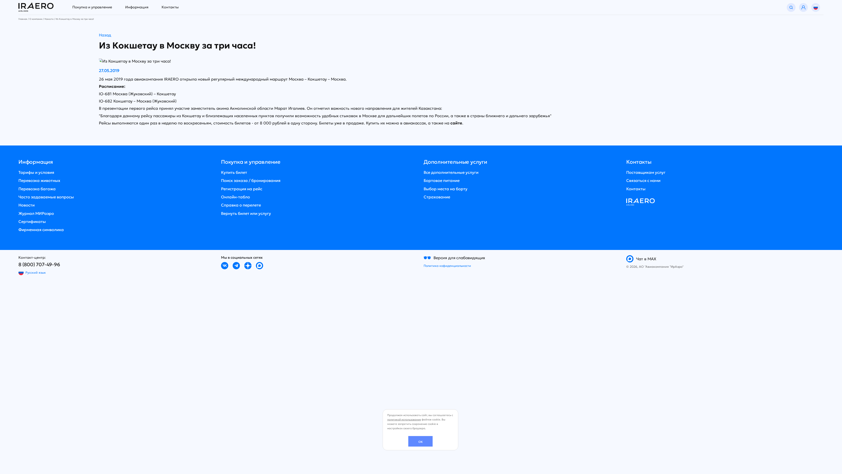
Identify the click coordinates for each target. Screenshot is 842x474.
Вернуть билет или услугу (246, 213)
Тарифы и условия (36, 172)
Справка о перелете (241, 205)
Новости (26, 205)
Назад (105, 35)
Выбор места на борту (445, 188)
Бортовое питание (442, 180)
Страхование (437, 196)
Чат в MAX (646, 258)
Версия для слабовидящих (459, 257)
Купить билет (234, 172)
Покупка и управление (92, 7)
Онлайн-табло (235, 196)
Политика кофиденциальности (447, 266)
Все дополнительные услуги (451, 172)
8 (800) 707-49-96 (39, 265)
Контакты (170, 7)
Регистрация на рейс (241, 188)
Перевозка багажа (37, 188)
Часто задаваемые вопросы (46, 196)
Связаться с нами (643, 180)
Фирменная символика (41, 229)
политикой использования (404, 419)
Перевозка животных (39, 180)
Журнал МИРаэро (36, 213)
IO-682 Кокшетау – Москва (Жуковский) (138, 101)
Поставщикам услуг (645, 172)
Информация (136, 7)
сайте (456, 123)
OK (420, 442)
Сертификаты (32, 221)
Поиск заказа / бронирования (250, 180)
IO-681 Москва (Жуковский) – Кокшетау (137, 93)
